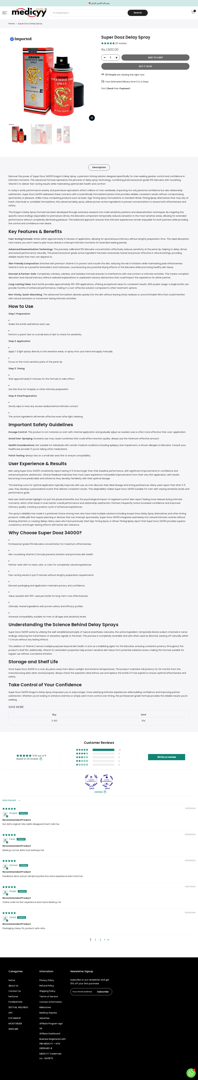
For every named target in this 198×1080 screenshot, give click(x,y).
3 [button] (100, 939)
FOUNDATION (15, 1001)
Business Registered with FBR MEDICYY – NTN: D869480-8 (52, 1043)
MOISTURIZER (15, 1023)
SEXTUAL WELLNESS (18, 1007)
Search (138, 12)
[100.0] (91, 781)
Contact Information (50, 1001)
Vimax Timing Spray (145, 197)
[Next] (91, 78)
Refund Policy (46, 985)
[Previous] (14, 78)
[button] (108, 43)
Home (12, 23)
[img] (9, 808)
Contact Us (15, 991)
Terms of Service (48, 996)
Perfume (13, 996)
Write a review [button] (166, 757)
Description (99, 167)
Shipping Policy (47, 991)
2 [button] (95, 939)
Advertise (44, 1018)
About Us (13, 985)
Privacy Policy (46, 980)
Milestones (45, 1007)
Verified (98, 791)
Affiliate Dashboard (49, 1033)
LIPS (10, 1012)
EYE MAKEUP (15, 1018)
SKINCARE (13, 1029)
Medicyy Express (48, 1012)
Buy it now (145, 66)
